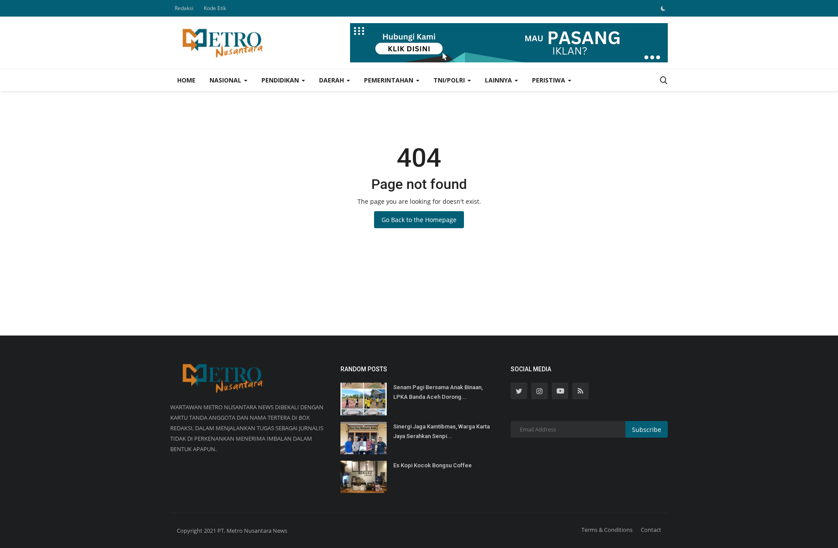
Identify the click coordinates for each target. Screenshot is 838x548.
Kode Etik (215, 8)
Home (186, 80)
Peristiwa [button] (549, 80)
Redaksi (184, 8)
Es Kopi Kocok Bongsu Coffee (432, 465)
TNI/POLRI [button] (450, 80)
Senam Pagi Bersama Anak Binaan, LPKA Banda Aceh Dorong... (438, 392)
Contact (651, 530)
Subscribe (646, 429)
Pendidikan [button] (281, 80)
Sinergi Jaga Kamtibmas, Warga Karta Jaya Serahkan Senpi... (441, 431)
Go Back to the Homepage (419, 220)
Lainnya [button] (499, 80)
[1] (663, 8)
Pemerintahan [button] (389, 80)
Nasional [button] (226, 80)
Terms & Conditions (606, 530)
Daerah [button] (332, 80)
